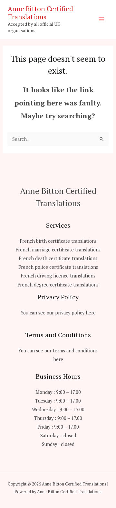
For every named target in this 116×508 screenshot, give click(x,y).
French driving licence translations (58, 276)
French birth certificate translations (58, 241)
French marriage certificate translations (58, 250)
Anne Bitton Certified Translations (40, 12)
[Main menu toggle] (101, 19)
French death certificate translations (58, 258)
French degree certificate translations (58, 285)
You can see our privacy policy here (58, 313)
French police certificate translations (58, 267)
